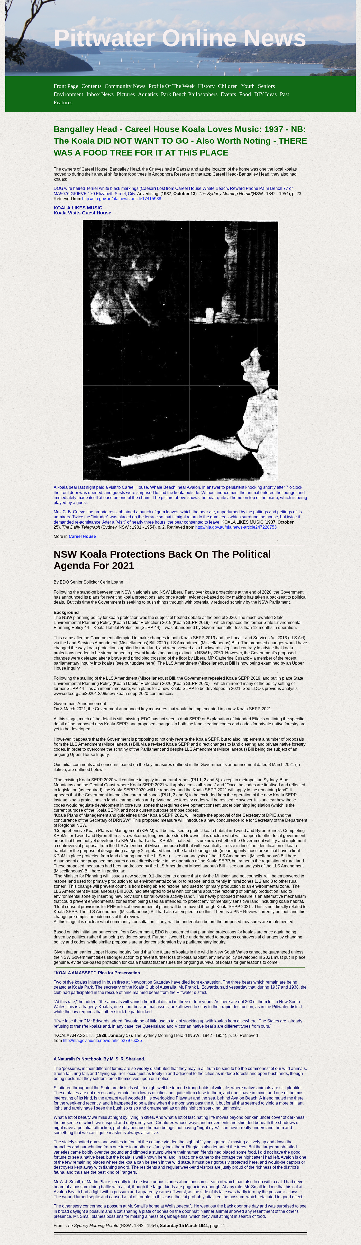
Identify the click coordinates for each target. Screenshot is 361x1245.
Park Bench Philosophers (189, 94)
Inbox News (100, 94)
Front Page (66, 86)
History (206, 86)
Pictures (126, 94)
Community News (125, 86)
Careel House (82, 536)
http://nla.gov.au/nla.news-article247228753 (236, 527)
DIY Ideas (265, 94)
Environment (68, 94)
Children (228, 86)
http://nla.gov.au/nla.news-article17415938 (121, 198)
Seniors (266, 86)
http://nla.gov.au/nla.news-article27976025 (102, 1040)
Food (245, 94)
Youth (248, 86)
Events (228, 94)
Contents (91, 86)
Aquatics (148, 94)
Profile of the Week (172, 86)
